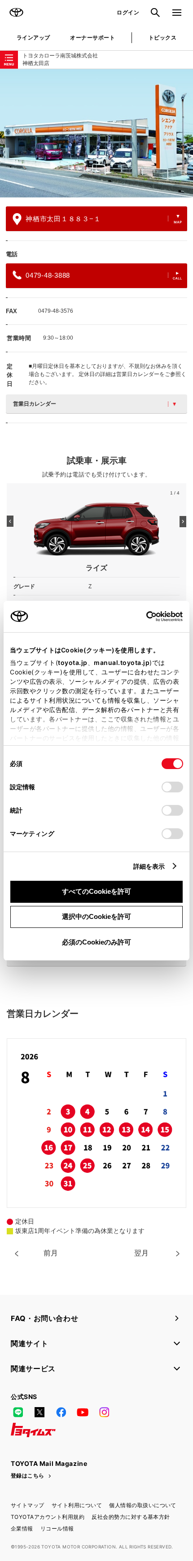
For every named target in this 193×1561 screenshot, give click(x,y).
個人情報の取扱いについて (142, 1505)
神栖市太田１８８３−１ (63, 219)
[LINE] (18, 1412)
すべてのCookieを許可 (96, 891)
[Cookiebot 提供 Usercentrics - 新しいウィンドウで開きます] (143, 616)
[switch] (172, 787)
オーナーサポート (92, 37)
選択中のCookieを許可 (96, 916)
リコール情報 (57, 1528)
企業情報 (22, 1528)
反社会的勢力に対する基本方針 (131, 1516)
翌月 (141, 1253)
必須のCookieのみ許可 (96, 942)
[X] (39, 1412)
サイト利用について (77, 1505)
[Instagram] (104, 1412)
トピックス (162, 37)
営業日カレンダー (34, 404)
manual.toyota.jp (121, 662)
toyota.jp (73, 662)
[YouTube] (82, 1412)
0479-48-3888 (48, 275)
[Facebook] (61, 1412)
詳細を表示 (149, 866)
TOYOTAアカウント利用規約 (47, 1516)
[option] (96, 133)
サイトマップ (27, 1505)
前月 (51, 1253)
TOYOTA (16, 13)
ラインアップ (33, 37)
